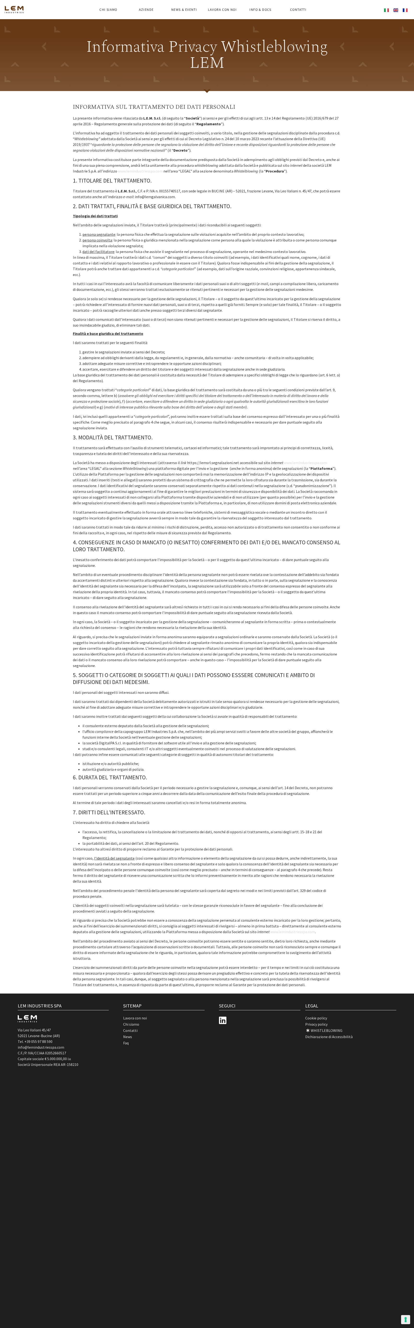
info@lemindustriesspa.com (41, 1047)
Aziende (146, 9)
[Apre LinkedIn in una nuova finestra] (222, 1020)
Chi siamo (108, 9)
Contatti (298, 9)
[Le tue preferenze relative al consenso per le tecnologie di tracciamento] (405, 1319)
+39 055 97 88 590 (38, 1041)
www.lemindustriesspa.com (140, 171)
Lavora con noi (222, 9)
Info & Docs (260, 9)
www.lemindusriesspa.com (305, 462)
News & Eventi (184, 9)
